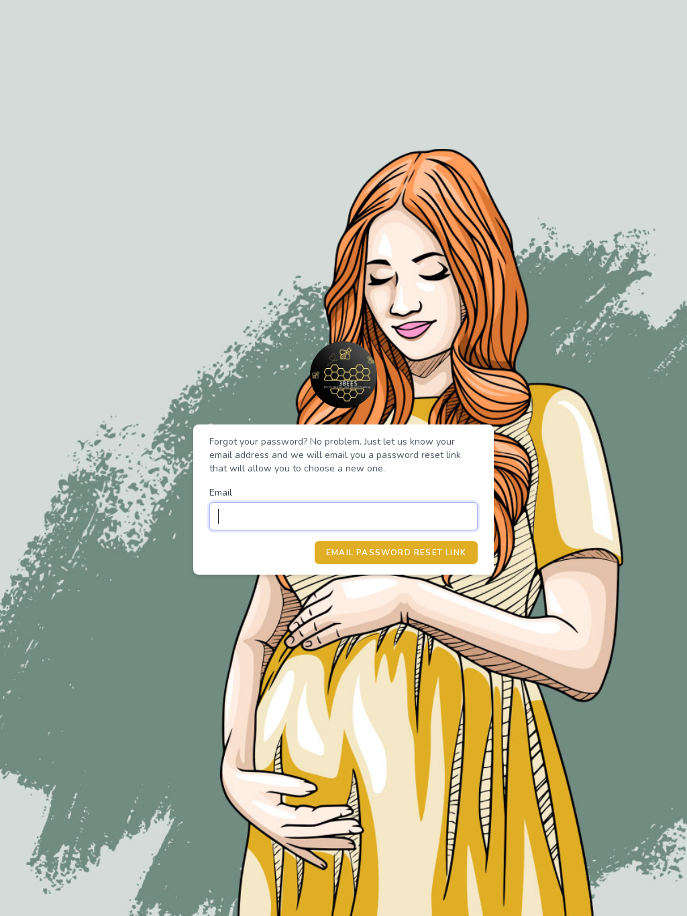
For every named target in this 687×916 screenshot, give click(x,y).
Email (220, 492)
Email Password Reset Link (396, 552)
